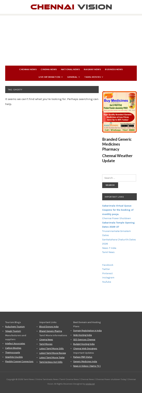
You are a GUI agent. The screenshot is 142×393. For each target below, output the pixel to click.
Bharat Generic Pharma (50, 331)
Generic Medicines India (85, 361)
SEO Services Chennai (84, 339)
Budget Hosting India (84, 344)
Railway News (92, 69)
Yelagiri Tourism (13, 331)
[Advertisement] (71, 40)
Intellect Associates (15, 343)
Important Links (114, 197)
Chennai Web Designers (85, 348)
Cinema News (49, 69)
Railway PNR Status (82, 357)
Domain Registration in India (87, 330)
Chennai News (28, 69)
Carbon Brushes (13, 348)
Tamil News (108, 252)
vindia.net (90, 384)
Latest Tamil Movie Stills (51, 348)
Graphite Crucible (14, 357)
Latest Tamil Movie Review (52, 353)
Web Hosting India (82, 335)
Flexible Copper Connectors (19, 361)
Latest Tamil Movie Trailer (52, 357)
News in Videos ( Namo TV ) (87, 366)
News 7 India (109, 248)
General (72, 77)
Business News (114, 69)
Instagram (108, 277)
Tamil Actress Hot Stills (51, 362)
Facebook (107, 264)
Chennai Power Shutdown (116, 218)
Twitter (106, 269)
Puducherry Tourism (15, 326)
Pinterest (107, 273)
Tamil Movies (92, 77)
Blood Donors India (49, 326)
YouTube (106, 281)
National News (70, 69)
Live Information (49, 77)
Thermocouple (12, 352)
